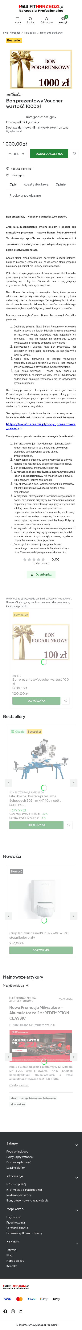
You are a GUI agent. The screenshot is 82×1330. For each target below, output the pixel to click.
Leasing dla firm (16, 1167)
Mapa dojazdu (15, 1260)
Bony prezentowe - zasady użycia (27, 1200)
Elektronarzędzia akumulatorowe (22, 999)
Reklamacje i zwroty (18, 1195)
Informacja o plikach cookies (24, 1189)
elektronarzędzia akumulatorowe (33, 1098)
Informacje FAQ (16, 1184)
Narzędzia (30, 32)
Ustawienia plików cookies (23, 1233)
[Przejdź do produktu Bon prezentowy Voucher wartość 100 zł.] (41, 642)
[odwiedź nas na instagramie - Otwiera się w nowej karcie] (13, 1311)
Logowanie (13, 1217)
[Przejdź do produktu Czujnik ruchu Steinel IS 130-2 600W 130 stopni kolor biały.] (41, 898)
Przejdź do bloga (13, 985)
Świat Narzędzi (11, 32)
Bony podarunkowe (51, 32)
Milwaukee (17, 1104)
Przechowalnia (15, 1222)
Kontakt (11, 1266)
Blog (9, 1255)
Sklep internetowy (36, 1324)
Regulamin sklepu (17, 1151)
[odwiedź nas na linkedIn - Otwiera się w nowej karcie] (20, 1311)
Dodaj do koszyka (49, 153)
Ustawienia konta (17, 1227)
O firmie (11, 1250)
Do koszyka (36, 700)
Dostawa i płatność (18, 1162)
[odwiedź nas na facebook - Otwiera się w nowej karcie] (5, 1311)
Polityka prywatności (19, 1156)
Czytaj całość (19, 1085)
